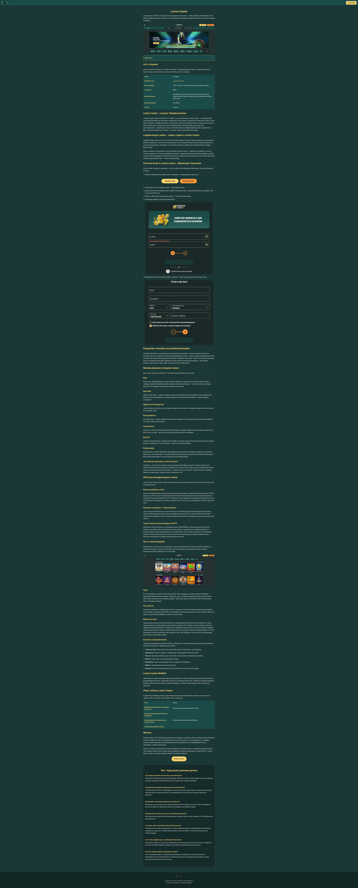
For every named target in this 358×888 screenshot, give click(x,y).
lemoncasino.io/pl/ (178, 81)
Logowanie (351, 3)
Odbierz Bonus (179, 759)
